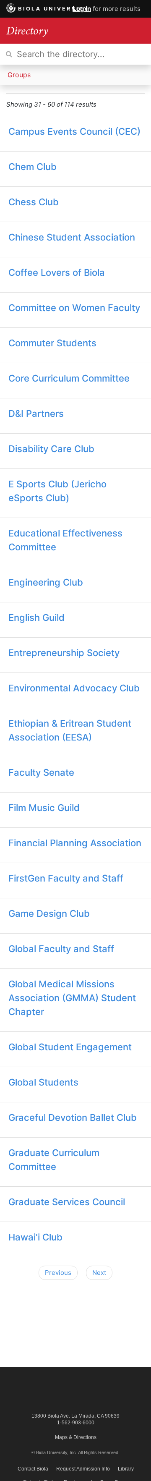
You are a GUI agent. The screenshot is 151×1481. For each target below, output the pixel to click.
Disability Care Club (51, 448)
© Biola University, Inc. (54, 1452)
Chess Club (33, 201)
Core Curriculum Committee (69, 378)
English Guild (36, 617)
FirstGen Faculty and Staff (65, 878)
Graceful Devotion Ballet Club (72, 1117)
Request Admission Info (83, 1469)
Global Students (43, 1082)
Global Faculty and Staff (61, 948)
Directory (27, 31)
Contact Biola (33, 1469)
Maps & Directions (75, 1437)
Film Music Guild (44, 807)
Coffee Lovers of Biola (56, 272)
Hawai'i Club (35, 1237)
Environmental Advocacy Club (74, 688)
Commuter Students (52, 343)
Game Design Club (49, 913)
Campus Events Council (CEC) (74, 131)
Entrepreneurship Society (64, 652)
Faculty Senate (41, 772)
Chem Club (32, 166)
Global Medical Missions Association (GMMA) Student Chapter (72, 998)
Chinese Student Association (71, 237)
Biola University (53, 8)
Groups (19, 75)
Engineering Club (45, 582)
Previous (58, 1273)
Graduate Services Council (66, 1201)
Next (99, 1273)
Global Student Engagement (70, 1046)
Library (126, 1469)
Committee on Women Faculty (74, 307)
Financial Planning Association (74, 842)
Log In (82, 9)
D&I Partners (36, 413)
